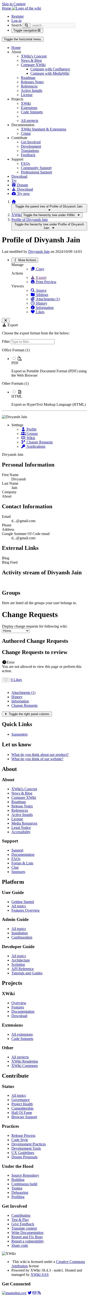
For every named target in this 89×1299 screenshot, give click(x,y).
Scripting (18, 964)
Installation (19, 933)
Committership (22, 1108)
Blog (5, 558)
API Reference (22, 969)
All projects (29, 121)
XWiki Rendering (24, 1061)
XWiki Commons (24, 1066)
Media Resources (24, 823)
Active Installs (31, 90)
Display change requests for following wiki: (34, 626)
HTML (16, 396)
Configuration (21, 937)
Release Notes (22, 806)
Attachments (23, 693)
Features (17, 1007)
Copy (39, 269)
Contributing (20, 1215)
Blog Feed (10, 562)
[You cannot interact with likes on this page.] (6, 679)
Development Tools (26, 1148)
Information (44, 308)
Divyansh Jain (39, 251)
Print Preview (45, 282)
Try (14, 181)
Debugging (19, 1192)
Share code (19, 1245)
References (29, 86)
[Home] (13, 202)
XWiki (26, 103)
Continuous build (24, 1184)
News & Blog (31, 60)
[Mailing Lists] (34, 1293)
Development (31, 146)
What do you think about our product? (40, 755)
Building (17, 1180)
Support (17, 850)
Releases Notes (32, 82)
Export (40, 277)
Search (16, 25)
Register (17, 16)
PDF (15, 363)
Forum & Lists (22, 863)
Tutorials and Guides (26, 973)
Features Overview (25, 910)
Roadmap (28, 78)
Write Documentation (27, 1233)
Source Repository (25, 1175)
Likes (39, 312)
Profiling (17, 1197)
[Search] (26, 25)
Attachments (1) (47, 299)
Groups (32, 433)
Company (9, 492)
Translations (30, 151)
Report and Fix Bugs (27, 1237)
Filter (6, 341)
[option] (49, 367)
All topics (18, 906)
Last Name (10, 483)
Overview (18, 1003)
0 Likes (16, 680)
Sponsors (18, 872)
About (6, 496)
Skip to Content (13, 4)
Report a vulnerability (27, 1241)
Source (41, 290)
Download (19, 176)
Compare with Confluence (50, 69)
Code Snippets (32, 112)
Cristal (26, 133)
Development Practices (28, 1144)
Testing (16, 1188)
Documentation (22, 854)
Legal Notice (21, 828)
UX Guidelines (22, 1153)
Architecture (20, 960)
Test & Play (20, 1220)
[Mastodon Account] (14, 1293)
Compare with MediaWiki (49, 73)
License (27, 95)
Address (8, 529)
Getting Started (22, 902)
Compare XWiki (33, 65)
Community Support (36, 168)
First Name (10, 475)
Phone (6, 525)
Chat (15, 867)
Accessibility (21, 832)
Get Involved (31, 142)
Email (6, 516)
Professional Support (36, 172)
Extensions (29, 108)
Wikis (30, 438)
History (41, 303)
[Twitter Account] (29, 1293)
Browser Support (24, 1117)
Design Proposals (24, 1157)
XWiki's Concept (34, 56)
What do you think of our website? (37, 759)
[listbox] (44, 377)
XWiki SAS (40, 1275)
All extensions (22, 1034)
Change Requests (39, 442)
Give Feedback (22, 1224)
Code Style (19, 1140)
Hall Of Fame (21, 1113)
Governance (20, 1100)
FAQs (25, 163)
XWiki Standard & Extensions (43, 129)
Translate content (24, 1228)
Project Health (22, 1104)
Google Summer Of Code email (26, 534)
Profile (31, 429)
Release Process (23, 1135)
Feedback (28, 155)
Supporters (19, 734)
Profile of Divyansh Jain (29, 220)
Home (16, 48)
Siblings (41, 295)
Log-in (16, 21)
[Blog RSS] (39, 1293)
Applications (35, 446)
